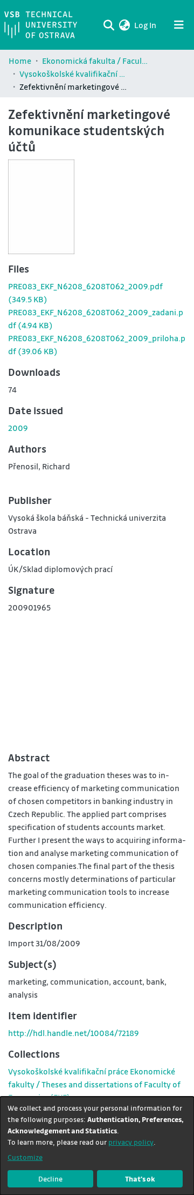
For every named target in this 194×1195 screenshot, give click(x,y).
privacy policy (131, 1141)
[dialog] (97, 1146)
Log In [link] (145, 24)
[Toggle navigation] (179, 25)
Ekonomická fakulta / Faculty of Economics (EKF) (96, 60)
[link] (94, 1084)
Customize (25, 1156)
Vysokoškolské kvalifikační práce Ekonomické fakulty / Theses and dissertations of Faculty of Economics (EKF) (73, 73)
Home (20, 60)
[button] (124, 24)
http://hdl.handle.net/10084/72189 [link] (73, 1032)
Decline (50, 1178)
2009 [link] (18, 427)
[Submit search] (108, 24)
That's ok (140, 1178)
